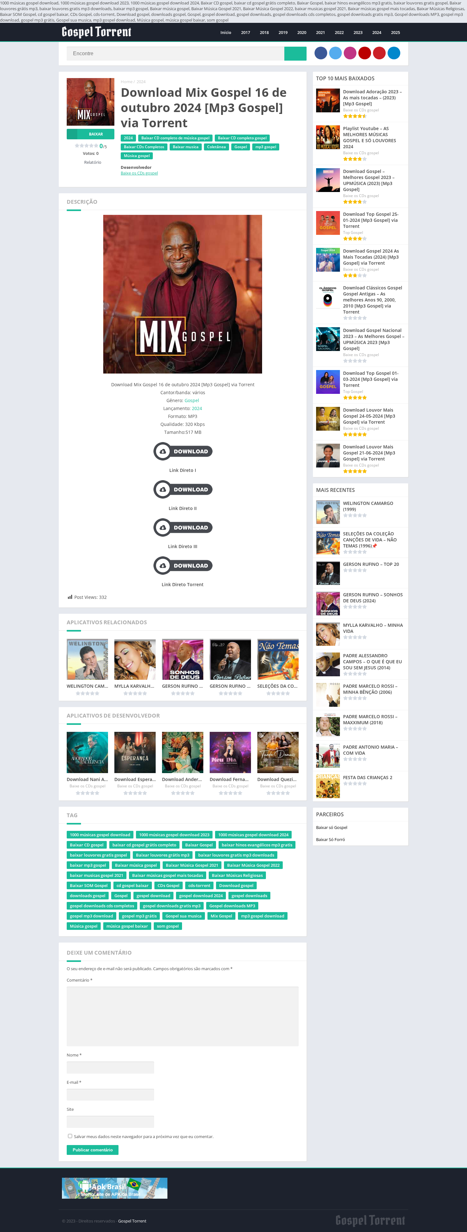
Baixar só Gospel (331, 827)
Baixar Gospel (199, 845)
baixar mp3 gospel (88, 865)
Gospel (240, 146)
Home (126, 81)
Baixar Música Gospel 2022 (253, 865)
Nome (74, 1055)
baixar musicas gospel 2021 (96, 875)
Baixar (96, 134)
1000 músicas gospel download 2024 (253, 835)
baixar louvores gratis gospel (98, 855)
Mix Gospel (221, 916)
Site (70, 1109)
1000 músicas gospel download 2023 (174, 835)
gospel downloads (249, 895)
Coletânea (216, 146)
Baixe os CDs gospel (139, 173)
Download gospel (236, 885)
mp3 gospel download (262, 916)
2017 (245, 32)
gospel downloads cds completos (102, 906)
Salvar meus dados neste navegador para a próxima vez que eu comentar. (143, 1136)
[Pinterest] (379, 53)
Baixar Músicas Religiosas (237, 875)
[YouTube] (364, 53)
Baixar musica (186, 146)
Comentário (79, 980)
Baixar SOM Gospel (89, 885)
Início (225, 32)
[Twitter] (335, 53)
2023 (358, 32)
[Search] (295, 54)
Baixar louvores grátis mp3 (162, 855)
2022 (339, 32)
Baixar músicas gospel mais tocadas (167, 875)
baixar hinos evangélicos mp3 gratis (257, 845)
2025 (395, 32)
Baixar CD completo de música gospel (175, 138)
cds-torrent (199, 885)
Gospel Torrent (132, 1221)
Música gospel (137, 155)
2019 (283, 32)
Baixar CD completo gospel (242, 138)
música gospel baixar (127, 926)
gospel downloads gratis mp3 (171, 906)
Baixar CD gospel (87, 845)
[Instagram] (350, 53)
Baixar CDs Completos (144, 146)
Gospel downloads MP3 (232, 906)
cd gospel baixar (133, 885)
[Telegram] (394, 53)
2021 (320, 32)
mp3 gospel (265, 146)
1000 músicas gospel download (100, 835)
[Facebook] (321, 53)
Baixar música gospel (136, 865)
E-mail (74, 1082)
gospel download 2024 (201, 895)
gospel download (153, 895)
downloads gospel (87, 895)
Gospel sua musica (184, 916)
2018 (264, 32)
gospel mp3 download (91, 916)
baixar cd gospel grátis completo (144, 845)
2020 (301, 32)
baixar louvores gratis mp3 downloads (236, 855)
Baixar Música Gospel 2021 (192, 865)
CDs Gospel (168, 885)
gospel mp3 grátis (139, 916)
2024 (376, 32)
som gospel (168, 926)
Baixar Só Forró (330, 839)
